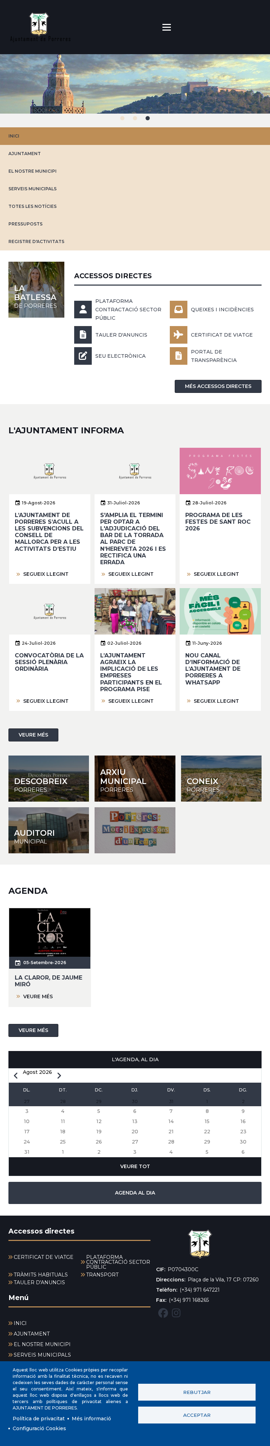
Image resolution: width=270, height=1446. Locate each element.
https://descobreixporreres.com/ (48, 779)
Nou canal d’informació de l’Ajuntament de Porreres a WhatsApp (212, 669)
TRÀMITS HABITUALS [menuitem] (41, 1274)
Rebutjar (197, 1392)
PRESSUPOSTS (25, 224)
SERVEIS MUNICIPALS (32, 188)
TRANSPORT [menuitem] (102, 1274)
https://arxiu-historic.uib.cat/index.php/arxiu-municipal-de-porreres (135, 779)
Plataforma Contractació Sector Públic (128, 309)
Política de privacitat (39, 1418)
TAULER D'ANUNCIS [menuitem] (39, 1282)
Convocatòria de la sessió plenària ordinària (49, 662)
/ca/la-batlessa (36, 290)
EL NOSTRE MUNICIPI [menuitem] (42, 1344)
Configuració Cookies (39, 1428)
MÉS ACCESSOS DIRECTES (218, 386)
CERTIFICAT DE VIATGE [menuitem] (43, 1257)
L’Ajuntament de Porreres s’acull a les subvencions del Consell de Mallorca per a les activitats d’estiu (49, 532)
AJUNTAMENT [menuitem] (32, 1333)
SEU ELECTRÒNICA (120, 356)
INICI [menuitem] (20, 1323)
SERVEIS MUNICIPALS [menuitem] (42, 1354)
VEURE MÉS (33, 735)
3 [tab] (148, 118)
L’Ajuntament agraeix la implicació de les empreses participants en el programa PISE (131, 672)
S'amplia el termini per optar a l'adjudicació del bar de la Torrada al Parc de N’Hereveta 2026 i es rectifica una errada (133, 539)
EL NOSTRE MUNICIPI (32, 171)
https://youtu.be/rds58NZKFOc (221, 779)
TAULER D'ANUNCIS (121, 335)
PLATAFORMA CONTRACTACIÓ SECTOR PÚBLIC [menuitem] (118, 1262)
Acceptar (197, 1415)
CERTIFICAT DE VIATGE (222, 335)
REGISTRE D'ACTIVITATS (36, 241)
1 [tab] (122, 118)
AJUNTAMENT (24, 153)
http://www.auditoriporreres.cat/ (48, 830)
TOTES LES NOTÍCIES (32, 206)
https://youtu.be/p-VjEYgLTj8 (135, 830)
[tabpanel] (135, 90)
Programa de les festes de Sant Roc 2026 (218, 522)
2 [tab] (135, 118)
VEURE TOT (135, 1166)
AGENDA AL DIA (135, 1193)
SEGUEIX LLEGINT (46, 574)
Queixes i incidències (222, 309)
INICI (13, 136)
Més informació (91, 1418)
